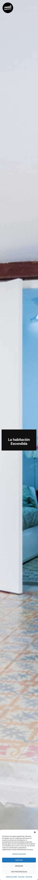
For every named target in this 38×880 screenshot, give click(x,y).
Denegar (19, 866)
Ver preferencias (19, 872)
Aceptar (19, 860)
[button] (35, 832)
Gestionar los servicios (19, 854)
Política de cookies (11, 876)
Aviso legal (21, 876)
